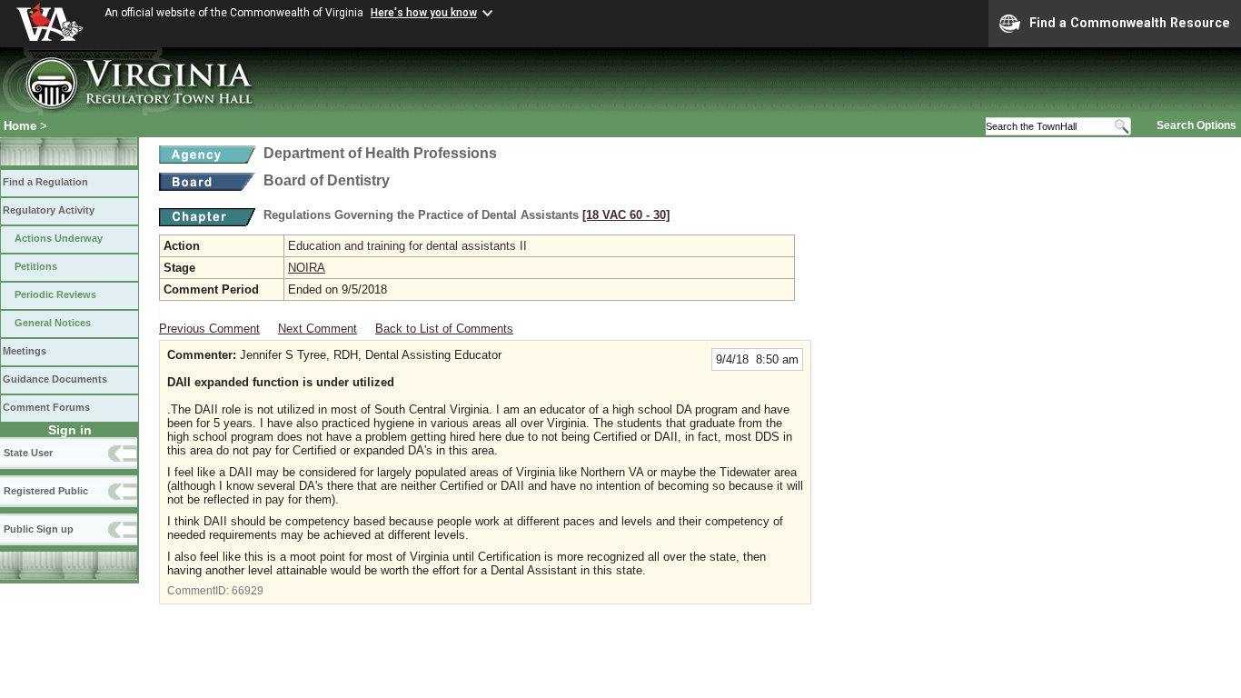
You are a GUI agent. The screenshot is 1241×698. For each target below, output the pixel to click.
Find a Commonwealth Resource (1129, 22)
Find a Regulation (45, 181)
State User (28, 452)
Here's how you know (424, 12)
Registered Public (46, 490)
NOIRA (306, 267)
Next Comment (317, 328)
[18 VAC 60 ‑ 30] (626, 215)
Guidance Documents (55, 379)
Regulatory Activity (48, 209)
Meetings (24, 350)
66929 (247, 590)
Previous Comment (209, 328)
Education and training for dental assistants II (407, 246)
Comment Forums (46, 407)
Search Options (1196, 125)
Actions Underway (59, 238)
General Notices (53, 322)
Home (20, 126)
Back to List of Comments (444, 328)
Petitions (36, 266)
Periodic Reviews (55, 294)
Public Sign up (39, 529)
